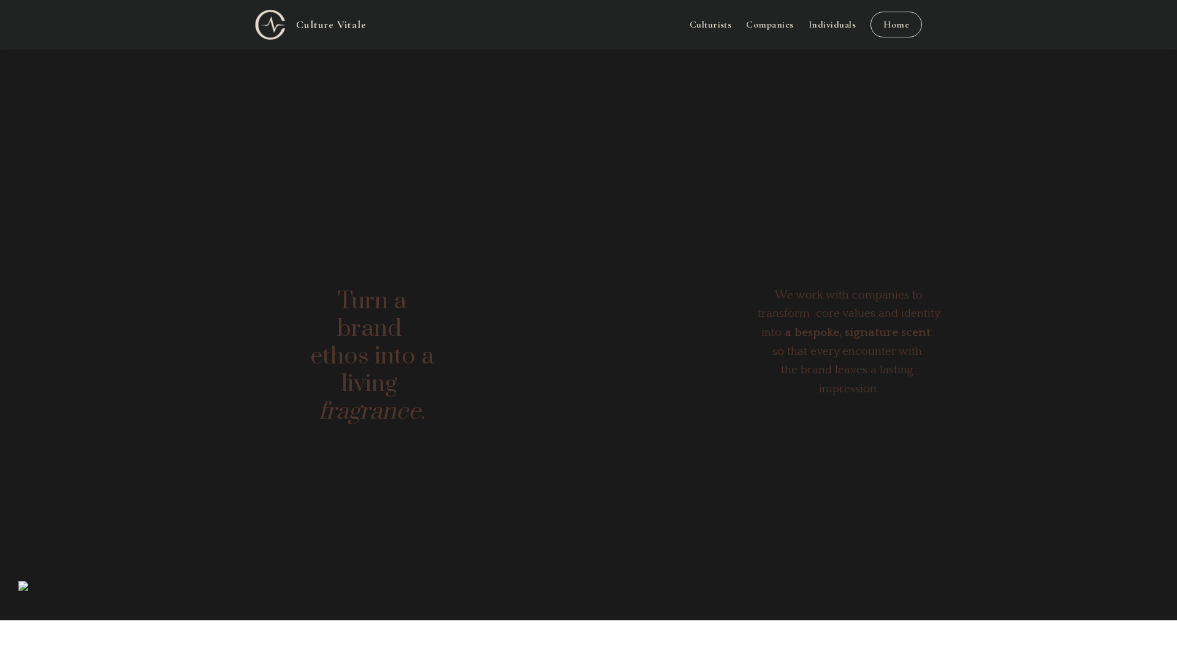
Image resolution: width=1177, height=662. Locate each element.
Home (896, 24)
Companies (769, 24)
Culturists (711, 24)
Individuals (832, 24)
